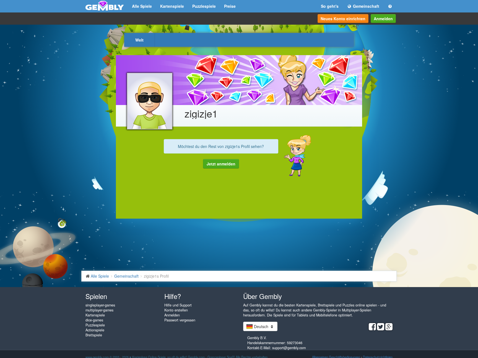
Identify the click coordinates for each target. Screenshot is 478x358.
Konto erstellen (176, 310)
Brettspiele (93, 335)
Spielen (96, 296)
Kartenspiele (172, 6)
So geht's (330, 6)
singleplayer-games (100, 305)
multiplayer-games (99, 310)
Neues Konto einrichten (343, 18)
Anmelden (383, 18)
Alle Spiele (142, 6)
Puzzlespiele (204, 6)
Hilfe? (172, 296)
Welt (139, 40)
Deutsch (261, 326)
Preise (230, 6)
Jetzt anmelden (221, 164)
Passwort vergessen (179, 320)
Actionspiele (94, 330)
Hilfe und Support (178, 305)
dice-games (94, 320)
